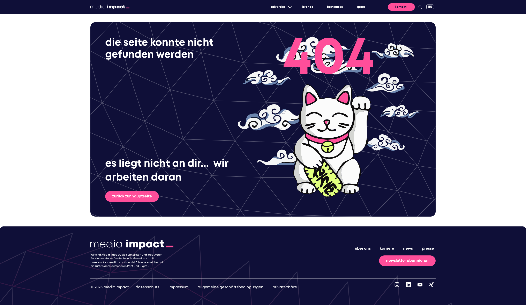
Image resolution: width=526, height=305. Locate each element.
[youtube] (420, 284)
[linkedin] (408, 284)
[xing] (431, 284)
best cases (335, 7)
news (408, 248)
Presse (428, 248)
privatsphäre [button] (284, 287)
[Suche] (420, 7)
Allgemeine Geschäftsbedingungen (230, 287)
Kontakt (400, 7)
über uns (363, 248)
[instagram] (397, 284)
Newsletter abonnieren (407, 260)
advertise (278, 7)
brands (307, 7)
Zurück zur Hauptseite (132, 196)
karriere (387, 248)
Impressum (178, 287)
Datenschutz (147, 287)
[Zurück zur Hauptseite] (109, 7)
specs (361, 7)
